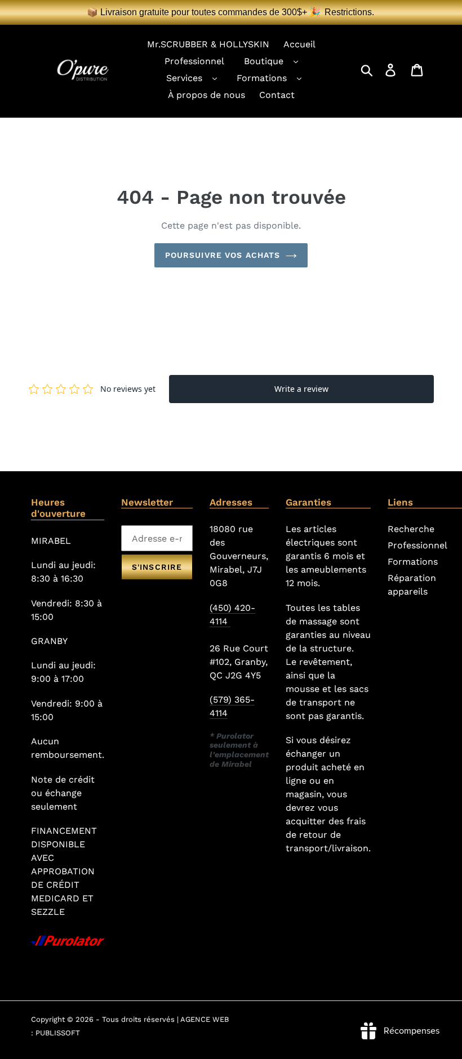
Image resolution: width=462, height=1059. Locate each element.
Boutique (263, 61)
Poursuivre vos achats (223, 255)
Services (184, 78)
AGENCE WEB (204, 1019)
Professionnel (417, 545)
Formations (262, 78)
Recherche (411, 529)
